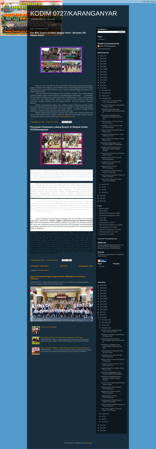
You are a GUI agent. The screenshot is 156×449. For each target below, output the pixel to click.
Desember (105, 90)
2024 (101, 61)
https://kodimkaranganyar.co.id (108, 225)
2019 (101, 74)
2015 (101, 85)
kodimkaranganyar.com (106, 232)
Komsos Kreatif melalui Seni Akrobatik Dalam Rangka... (113, 154)
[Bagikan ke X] (67, 122)
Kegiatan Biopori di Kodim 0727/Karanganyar (109, 167)
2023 (101, 64)
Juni (103, 189)
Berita (101, 211)
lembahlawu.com (104, 234)
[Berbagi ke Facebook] (69, 122)
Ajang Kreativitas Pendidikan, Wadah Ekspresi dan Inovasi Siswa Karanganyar (65, 348)
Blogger (89, 443)
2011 (101, 201)
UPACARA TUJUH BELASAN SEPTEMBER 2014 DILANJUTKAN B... (113, 111)
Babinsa (101, 208)
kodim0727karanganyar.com (108, 229)
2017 (101, 80)
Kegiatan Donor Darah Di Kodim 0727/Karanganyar (111, 162)
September (105, 98)
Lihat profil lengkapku (104, 49)
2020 (101, 72)
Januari (104, 192)
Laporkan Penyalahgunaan (107, 239)
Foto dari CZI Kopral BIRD (49, 327)
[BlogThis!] (65, 122)
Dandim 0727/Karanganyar (107, 213)
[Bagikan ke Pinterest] (71, 122)
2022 (101, 66)
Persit (101, 218)
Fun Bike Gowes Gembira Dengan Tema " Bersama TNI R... (111, 101)
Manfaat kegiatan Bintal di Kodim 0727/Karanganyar (111, 158)
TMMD (101, 220)
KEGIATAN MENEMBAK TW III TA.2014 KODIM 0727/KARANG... (112, 144)
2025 (101, 58)
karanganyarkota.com (106, 227)
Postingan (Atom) (43, 270)
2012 (101, 198)
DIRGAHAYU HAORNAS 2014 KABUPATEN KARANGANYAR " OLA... (112, 117)
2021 (101, 69)
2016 (101, 82)
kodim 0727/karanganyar (108, 46)
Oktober (104, 96)
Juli (103, 187)
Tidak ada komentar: (52, 122)
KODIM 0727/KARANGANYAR (73, 13)
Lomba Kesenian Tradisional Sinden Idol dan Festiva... (112, 122)
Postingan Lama (86, 266)
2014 (101, 88)
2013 (101, 195)
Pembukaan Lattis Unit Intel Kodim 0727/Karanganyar (111, 126)
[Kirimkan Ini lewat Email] (63, 122)
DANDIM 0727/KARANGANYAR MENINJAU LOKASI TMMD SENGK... (111, 149)
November (105, 93)
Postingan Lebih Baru (39, 266)
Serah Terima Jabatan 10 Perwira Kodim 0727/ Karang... (111, 180)
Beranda (63, 266)
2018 (101, 77)
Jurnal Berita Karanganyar (107, 215)
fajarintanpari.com (104, 222)
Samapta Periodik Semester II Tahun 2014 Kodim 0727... (112, 135)
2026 (101, 56)
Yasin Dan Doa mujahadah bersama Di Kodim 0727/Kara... (113, 175)
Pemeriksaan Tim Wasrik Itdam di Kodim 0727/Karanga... (111, 171)
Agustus (104, 184)
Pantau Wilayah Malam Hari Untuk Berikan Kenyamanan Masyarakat (62, 337)
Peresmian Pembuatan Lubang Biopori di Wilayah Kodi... (113, 106)
